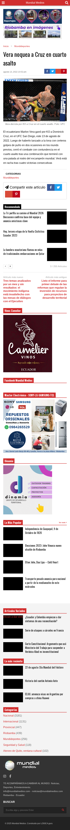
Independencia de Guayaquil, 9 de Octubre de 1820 (41, 531)
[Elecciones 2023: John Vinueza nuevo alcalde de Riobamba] (13, 550)
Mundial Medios (35, 2)
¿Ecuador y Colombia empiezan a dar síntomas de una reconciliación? (43, 619)
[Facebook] (47, 71)
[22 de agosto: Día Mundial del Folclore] (13, 671)
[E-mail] (58, 71)
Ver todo (62, 522)
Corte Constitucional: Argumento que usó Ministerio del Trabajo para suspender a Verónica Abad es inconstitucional (45, 648)
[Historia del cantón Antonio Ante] (13, 684)
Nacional (8, 715)
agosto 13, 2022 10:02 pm (14, 72)
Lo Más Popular (13, 523)
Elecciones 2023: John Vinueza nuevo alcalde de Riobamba (43, 547)
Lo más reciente (13, 661)
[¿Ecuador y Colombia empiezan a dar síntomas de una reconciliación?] (13, 620)
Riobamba (9, 733)
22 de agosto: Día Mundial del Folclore (44, 667)
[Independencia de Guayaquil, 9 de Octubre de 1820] (13, 533)
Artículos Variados (15, 611)
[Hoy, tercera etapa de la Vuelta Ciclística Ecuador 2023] (57, 236)
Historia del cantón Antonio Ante (41, 681)
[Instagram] (4, 776)
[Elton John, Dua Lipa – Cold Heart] (13, 567)
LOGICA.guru (47, 823)
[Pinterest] (64, 71)
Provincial (9, 727)
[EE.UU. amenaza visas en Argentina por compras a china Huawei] (13, 697)
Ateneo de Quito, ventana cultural (22, 750)
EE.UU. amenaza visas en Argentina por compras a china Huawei (44, 696)
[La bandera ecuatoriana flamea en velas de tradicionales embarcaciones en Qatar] (57, 254)
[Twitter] (53, 71)
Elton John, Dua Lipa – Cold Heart (41, 562)
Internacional (10, 721)
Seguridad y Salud (14, 745)
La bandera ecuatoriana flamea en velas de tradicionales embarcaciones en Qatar (23, 252)
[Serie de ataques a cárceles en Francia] (13, 634)
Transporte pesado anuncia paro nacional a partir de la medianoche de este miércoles (45, 583)
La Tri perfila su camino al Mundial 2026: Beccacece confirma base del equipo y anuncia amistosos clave (23, 217)
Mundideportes (11, 177)
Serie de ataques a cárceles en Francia (44, 630)
